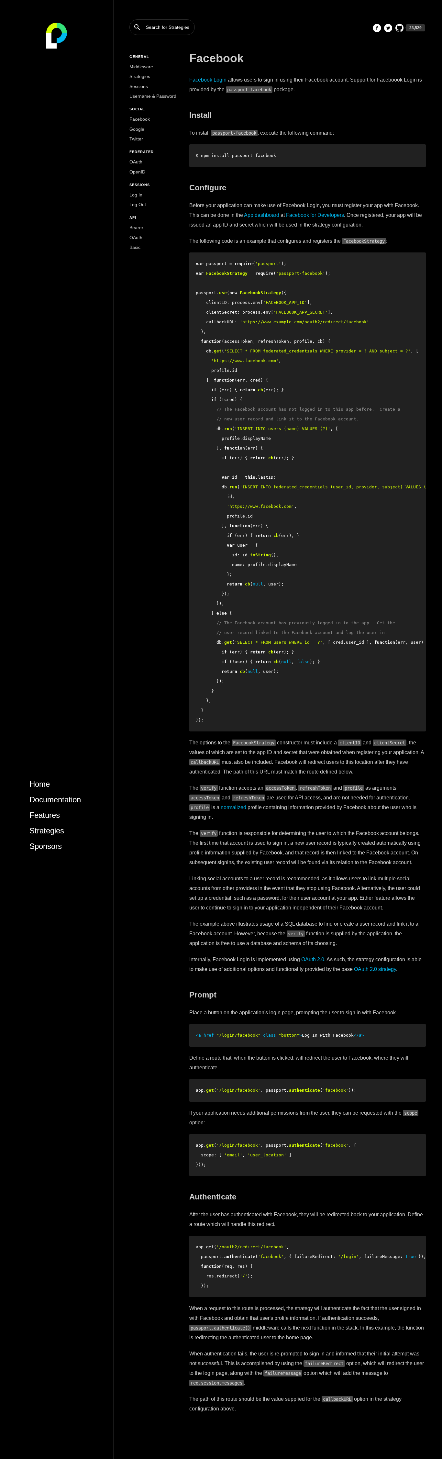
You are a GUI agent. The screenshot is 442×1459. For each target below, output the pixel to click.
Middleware (141, 66)
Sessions (138, 86)
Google (136, 129)
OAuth (135, 161)
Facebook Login (208, 80)
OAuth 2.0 (312, 959)
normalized (233, 807)
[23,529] (399, 28)
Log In (135, 194)
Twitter (136, 138)
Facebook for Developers (315, 215)
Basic (134, 247)
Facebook (139, 119)
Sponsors (45, 846)
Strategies (46, 830)
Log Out (137, 204)
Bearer (136, 227)
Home (39, 784)
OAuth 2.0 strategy (375, 969)
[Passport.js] (57, 35)
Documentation (55, 799)
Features (44, 815)
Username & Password (152, 96)
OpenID (137, 171)
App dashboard (261, 215)
